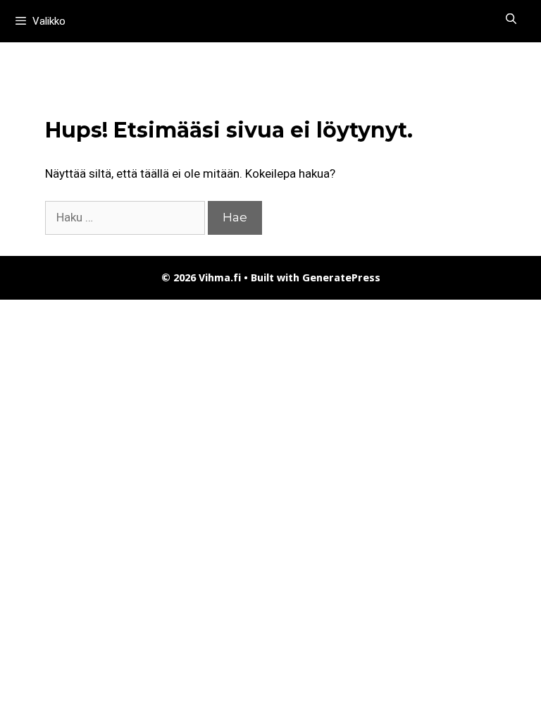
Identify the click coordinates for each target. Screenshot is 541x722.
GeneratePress (341, 277)
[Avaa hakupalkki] (511, 19)
